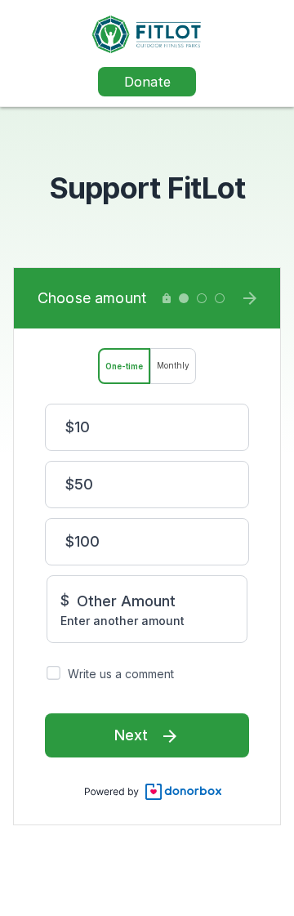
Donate (147, 82)
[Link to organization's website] (147, 33)
